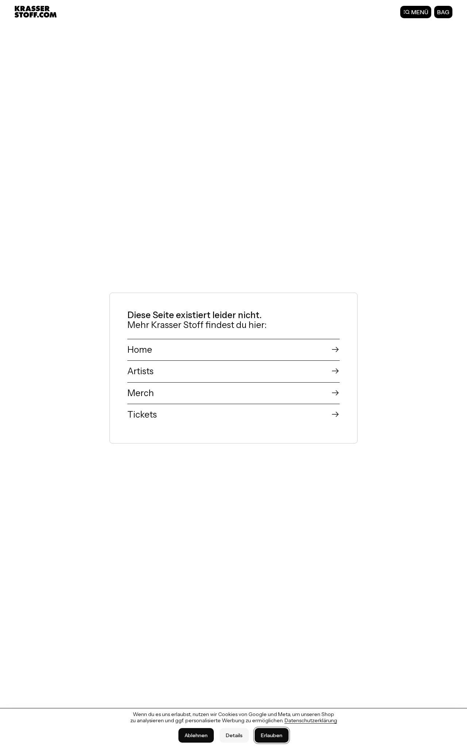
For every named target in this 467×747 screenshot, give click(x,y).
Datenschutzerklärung (311, 720)
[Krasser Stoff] (36, 11)
